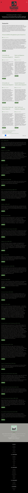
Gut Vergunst (14, 473)
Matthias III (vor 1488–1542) (6, 241)
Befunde (14, 465)
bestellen (14, 440)
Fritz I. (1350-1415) (4, 140)
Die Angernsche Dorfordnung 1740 (7, 131)
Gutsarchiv (7, 37)
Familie (14, 451)
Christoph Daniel (14, 474)
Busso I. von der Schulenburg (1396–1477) (9, 189)
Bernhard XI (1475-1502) (5, 215)
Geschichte (14, 447)
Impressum (14, 488)
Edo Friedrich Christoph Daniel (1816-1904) (9, 373)
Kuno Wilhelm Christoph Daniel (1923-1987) (9, 411)
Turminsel (14, 461)
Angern (14, 432)
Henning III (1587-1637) (5, 279)
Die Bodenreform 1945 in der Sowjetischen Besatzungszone (11, 133)
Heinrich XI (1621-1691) (5, 304)
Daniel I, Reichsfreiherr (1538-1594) (7, 266)
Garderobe (14, 477)
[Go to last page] (9, 135)
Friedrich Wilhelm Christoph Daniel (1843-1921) (10, 387)
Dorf (14, 464)
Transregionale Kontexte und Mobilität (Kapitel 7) (9, 130)
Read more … (4, 78)
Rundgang (14, 456)
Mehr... (3, 147)
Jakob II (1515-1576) (5, 254)
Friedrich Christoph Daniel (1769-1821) (8, 363)
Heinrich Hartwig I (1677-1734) (7, 344)
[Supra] (14, 6)
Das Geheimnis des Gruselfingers (7, 132)
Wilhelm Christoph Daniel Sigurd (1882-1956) (9, 398)
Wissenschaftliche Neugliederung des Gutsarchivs (14, 34)
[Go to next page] (8, 135)
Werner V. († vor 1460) (5, 150)
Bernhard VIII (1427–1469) (6, 179)
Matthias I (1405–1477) (5, 204)
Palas (14, 460)
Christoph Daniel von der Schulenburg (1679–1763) (10, 323)
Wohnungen (14, 452)
